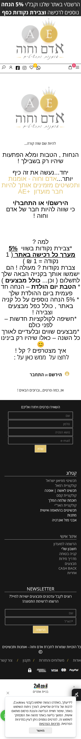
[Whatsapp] (38, 68)
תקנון (26, 660)
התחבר (37, 375)
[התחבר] (11, 68)
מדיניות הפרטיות (49, 724)
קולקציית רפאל (65, 485)
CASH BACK (67, 568)
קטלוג (71, 473)
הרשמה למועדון (65, 543)
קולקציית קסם (66, 495)
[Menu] (77, 68)
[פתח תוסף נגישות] (76, 695)
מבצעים (70, 563)
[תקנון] (21, 660)
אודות (76, 660)
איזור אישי (68, 536)
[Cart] (70, 68)
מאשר (40, 730)
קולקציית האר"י (65, 505)
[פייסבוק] (18, 68)
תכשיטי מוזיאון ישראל (61, 480)
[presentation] (4, 8)
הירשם (55, 375)
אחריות (71, 573)
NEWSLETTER (40, 589)
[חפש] (3, 68)
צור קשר (6, 660)
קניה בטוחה (67, 553)
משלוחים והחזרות (51, 660)
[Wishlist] (31, 68)
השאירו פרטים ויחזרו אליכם (40, 406)
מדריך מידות (67, 558)
